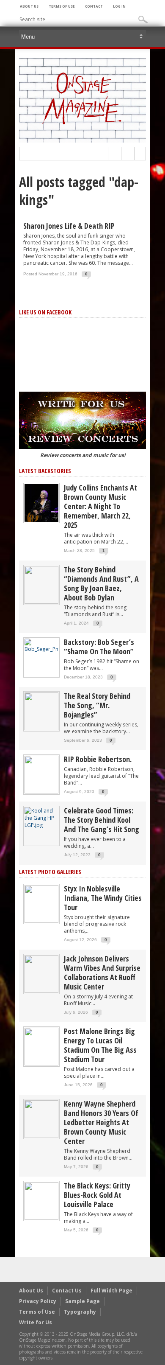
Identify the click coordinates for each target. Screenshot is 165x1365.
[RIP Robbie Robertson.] (41, 774)
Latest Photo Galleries (50, 872)
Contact (94, 6)
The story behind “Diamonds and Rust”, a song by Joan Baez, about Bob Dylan (101, 583)
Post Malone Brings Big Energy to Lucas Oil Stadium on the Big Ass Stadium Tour (100, 1045)
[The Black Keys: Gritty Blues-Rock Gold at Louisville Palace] (41, 1200)
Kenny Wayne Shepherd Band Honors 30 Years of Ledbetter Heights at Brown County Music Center (101, 1122)
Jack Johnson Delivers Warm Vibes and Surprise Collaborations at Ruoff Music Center (102, 972)
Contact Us (67, 1290)
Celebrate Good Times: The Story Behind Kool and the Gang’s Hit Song (101, 820)
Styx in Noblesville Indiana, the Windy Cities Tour (103, 898)
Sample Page (82, 1301)
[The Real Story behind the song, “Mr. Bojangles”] (41, 711)
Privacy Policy (37, 1301)
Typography (80, 1311)
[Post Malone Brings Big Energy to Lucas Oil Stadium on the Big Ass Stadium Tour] (41, 1046)
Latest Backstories (45, 471)
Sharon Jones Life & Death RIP (69, 225)
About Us (29, 6)
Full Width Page (111, 1290)
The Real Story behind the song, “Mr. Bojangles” (97, 705)
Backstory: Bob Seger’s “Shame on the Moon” (99, 646)
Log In (119, 6)
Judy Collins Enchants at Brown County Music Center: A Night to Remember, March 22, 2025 (100, 506)
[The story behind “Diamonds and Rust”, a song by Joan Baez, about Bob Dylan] (41, 584)
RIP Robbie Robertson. (98, 759)
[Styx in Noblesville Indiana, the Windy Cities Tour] (41, 903)
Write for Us (35, 1322)
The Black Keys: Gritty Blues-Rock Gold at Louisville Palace (97, 1195)
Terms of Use (62, 6)
